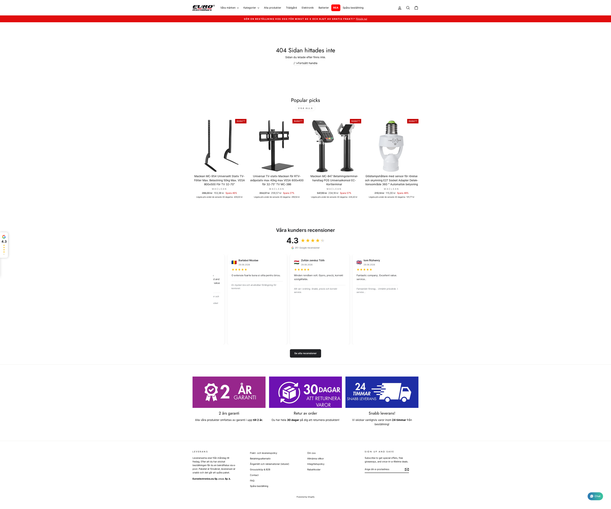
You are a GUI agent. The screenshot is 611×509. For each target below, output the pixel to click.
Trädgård (291, 7)
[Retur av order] (305, 392)
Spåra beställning (353, 7)
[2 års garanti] (229, 392)
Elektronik (308, 7)
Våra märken (228, 7)
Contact (254, 475)
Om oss (311, 453)
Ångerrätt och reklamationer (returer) (269, 464)
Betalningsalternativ (260, 458)
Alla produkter (272, 7)
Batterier (324, 7)
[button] (595, 496)
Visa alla (305, 108)
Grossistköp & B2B (260, 469)
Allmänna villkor (315, 458)
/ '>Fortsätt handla (305, 63)
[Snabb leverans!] (381, 392)
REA (335, 7)
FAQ (252, 480)
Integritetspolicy (315, 464)
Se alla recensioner (305, 353)
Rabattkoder (313, 469)
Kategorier (250, 7)
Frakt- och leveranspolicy (263, 453)
